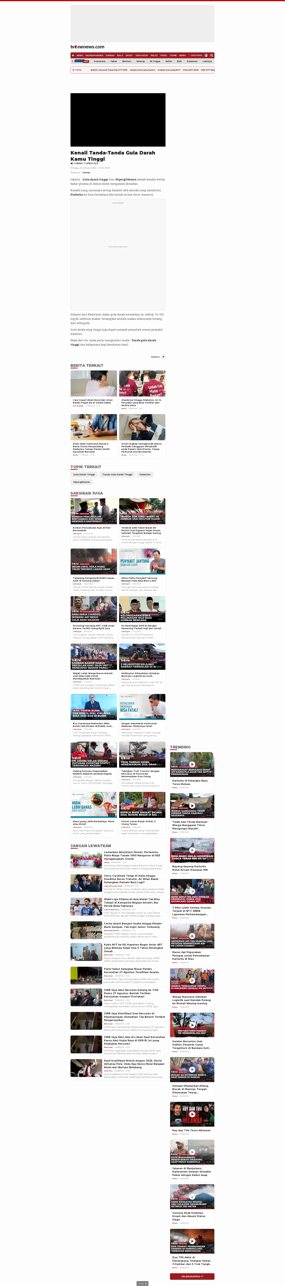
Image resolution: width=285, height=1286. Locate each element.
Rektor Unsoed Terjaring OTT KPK (109, 70)
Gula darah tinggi (95, 179)
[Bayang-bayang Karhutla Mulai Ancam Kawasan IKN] (192, 850)
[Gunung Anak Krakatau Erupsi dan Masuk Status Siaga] (192, 1196)
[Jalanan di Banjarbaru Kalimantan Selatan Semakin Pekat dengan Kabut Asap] (192, 1152)
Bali (179, 61)
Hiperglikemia (126, 179)
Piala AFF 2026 (191, 70)
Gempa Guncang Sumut (142, 70)
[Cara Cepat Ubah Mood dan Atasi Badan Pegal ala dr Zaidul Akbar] (94, 383)
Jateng (140, 61)
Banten (126, 61)
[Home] (87, 47)
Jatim (169, 61)
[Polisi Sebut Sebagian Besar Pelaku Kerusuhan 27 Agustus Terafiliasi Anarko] (86, 975)
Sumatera (99, 61)
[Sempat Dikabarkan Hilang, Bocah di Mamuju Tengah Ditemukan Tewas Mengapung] (192, 1069)
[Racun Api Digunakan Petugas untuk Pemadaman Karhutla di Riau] (192, 936)
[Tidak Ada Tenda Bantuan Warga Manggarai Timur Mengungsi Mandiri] (192, 805)
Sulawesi (192, 61)
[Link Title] (73, 163)
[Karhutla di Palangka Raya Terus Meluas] (192, 764)
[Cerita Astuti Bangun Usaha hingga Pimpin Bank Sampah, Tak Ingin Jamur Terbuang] (86, 930)
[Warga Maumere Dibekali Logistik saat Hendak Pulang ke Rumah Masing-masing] (192, 980)
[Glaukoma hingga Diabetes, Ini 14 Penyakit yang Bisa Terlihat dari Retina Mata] (142, 383)
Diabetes (77, 194)
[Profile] (206, 55)
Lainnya (207, 61)
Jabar (114, 61)
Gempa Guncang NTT (169, 70)
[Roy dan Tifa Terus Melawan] (192, 1114)
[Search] (211, 55)
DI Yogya (155, 61)
